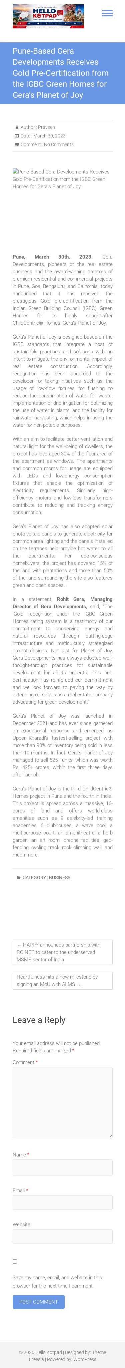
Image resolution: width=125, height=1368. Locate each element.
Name (21, 1155)
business (59, 877)
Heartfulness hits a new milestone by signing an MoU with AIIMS (57, 980)
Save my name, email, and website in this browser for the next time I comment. (57, 1282)
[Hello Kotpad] (48, 16)
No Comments (59, 144)
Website (21, 1225)
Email (20, 1190)
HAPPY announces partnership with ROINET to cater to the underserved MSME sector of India (58, 952)
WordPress (84, 1359)
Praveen (46, 127)
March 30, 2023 (49, 135)
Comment (25, 1062)
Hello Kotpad (48, 1352)
